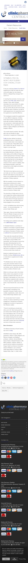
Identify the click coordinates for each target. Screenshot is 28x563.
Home (5, 28)
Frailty (5, 138)
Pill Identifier (18, 5)
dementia (21, 320)
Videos (17, 43)
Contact (3, 427)
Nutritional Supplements (18, 387)
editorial (7, 233)
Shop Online (4, 422)
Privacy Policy (4, 434)
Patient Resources (13, 28)
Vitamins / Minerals (6, 387)
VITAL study (13, 100)
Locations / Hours (13, 7)
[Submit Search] (23, 39)
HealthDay (11, 371)
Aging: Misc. (5, 390)
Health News (8, 43)
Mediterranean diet (18, 255)
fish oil (22, 88)
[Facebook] (25, 2)
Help (12, 5)
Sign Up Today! (22, 7)
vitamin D (16, 88)
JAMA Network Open (11, 222)
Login (5, 8)
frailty (11, 330)
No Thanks (14, 559)
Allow (6, 559)
